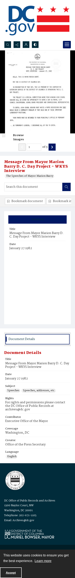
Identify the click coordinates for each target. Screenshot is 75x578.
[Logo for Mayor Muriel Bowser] (29, 534)
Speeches (13, 391)
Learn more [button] (43, 561)
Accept (11, 572)
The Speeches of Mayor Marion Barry (29, 176)
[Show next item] (52, 147)
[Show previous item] (22, 147)
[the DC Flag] (37, 20)
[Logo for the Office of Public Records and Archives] (14, 479)
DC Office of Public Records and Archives (29, 501)
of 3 (45, 147)
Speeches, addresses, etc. (39, 391)
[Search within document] (66, 187)
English (11, 457)
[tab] (37, 219)
